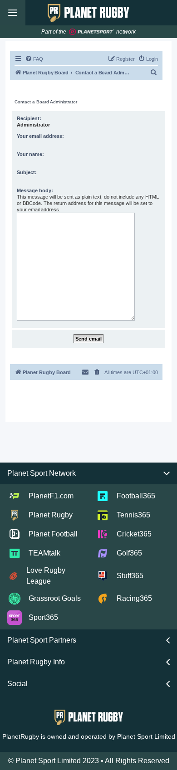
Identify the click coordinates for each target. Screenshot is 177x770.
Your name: (30, 154)
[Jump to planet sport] (91, 32)
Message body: (35, 190)
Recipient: (29, 118)
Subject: (27, 172)
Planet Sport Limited (146, 736)
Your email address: (40, 136)
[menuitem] (34, 59)
